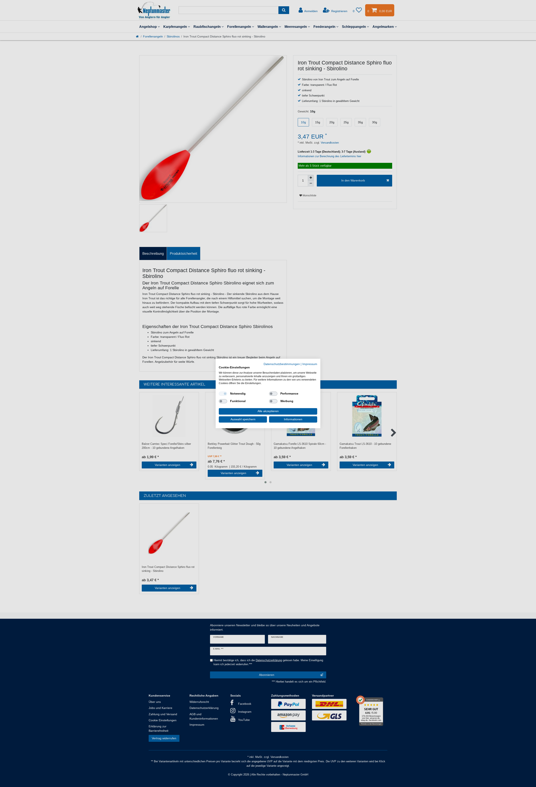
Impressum (309, 364)
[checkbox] (223, 394)
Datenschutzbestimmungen (282, 364)
